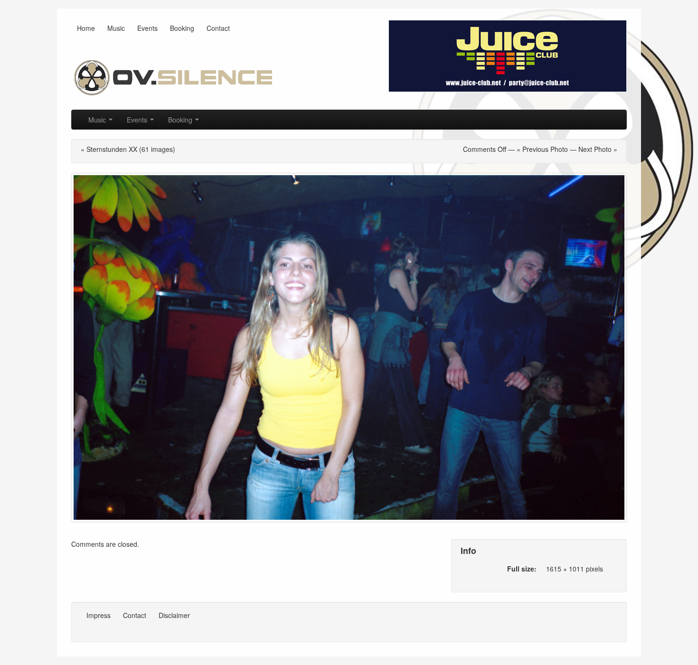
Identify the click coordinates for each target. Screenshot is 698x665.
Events (147, 28)
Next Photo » (597, 149)
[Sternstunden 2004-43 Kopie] (349, 347)
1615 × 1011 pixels (574, 568)
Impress (98, 615)
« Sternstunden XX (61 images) (128, 149)
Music (116, 28)
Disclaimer (174, 615)
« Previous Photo (542, 149)
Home (86, 28)
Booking (182, 28)
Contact (218, 28)
